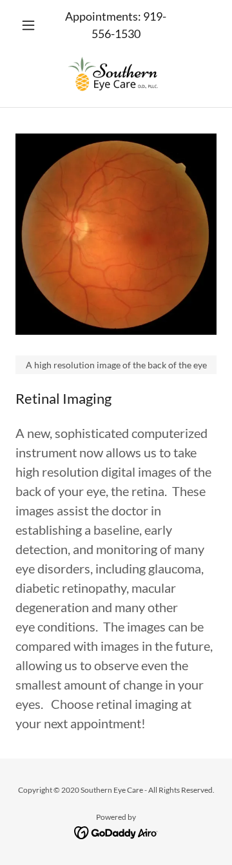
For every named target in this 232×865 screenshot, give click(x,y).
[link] (115, 73)
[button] (30, 25)
